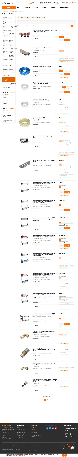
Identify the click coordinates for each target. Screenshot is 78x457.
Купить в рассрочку (21, 434)
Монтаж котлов (20, 437)
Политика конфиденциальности (22, 439)
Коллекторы (27, 17)
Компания (34, 425)
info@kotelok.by (69, 430)
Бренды (33, 429)
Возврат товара (20, 435)
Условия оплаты (21, 429)
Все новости (11, 92)
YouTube (56, 428)
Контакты (19, 427)
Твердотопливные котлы (8, 429)
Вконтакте (47, 428)
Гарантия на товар (21, 432)
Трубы (43, 17)
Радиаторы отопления (7, 430)
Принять (64, 454)
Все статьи (11, 108)
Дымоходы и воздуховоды (8, 434)
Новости (33, 427)
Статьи (33, 430)
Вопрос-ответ (34, 432)
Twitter (50, 428)
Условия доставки (21, 430)
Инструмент (21, 17)
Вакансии (33, 434)
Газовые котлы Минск (7, 427)
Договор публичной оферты (36, 436)
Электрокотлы (5, 432)
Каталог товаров (6, 425)
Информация (20, 425)
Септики (4, 435)
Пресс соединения (36, 17)
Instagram (53, 428)
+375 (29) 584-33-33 (45, 2)
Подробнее (22, 455)
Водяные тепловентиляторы (6, 438)
